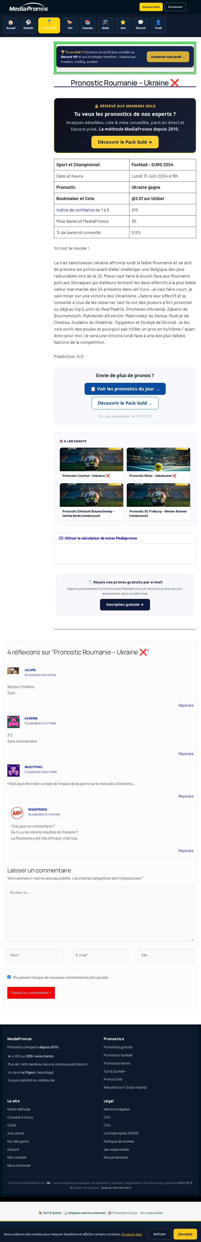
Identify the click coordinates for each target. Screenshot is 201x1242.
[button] (125, 538)
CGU (107, 1125)
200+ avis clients (39, 1056)
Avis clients (15, 1133)
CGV (107, 1117)
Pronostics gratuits (118, 1047)
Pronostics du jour (125, 1213)
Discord (13, 1149)
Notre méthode (18, 1109)
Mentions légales (117, 1109)
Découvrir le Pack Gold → (125, 142)
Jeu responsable (116, 1149)
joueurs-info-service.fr (116, 1188)
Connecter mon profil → (168, 57)
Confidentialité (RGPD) (121, 1133)
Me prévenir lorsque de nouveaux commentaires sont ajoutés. (61, 977)
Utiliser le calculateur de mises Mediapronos (101, 538)
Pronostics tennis (117, 1063)
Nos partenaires (116, 1157)
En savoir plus (132, 1234)
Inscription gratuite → (125, 604)
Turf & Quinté (52, 1213)
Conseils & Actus (20, 1117)
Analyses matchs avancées (87, 1213)
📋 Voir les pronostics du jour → (125, 389)
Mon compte (16, 1157)
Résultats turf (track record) (125, 1087)
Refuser (159, 1234)
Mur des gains (18, 1141)
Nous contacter (19, 1165)
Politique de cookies (119, 1141)
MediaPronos (37, 809)
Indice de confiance (75, 209)
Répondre (186, 705)
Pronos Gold (113, 1079)
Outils (11, 1125)
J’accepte (185, 1234)
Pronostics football (118, 1055)
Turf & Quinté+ (115, 1071)
